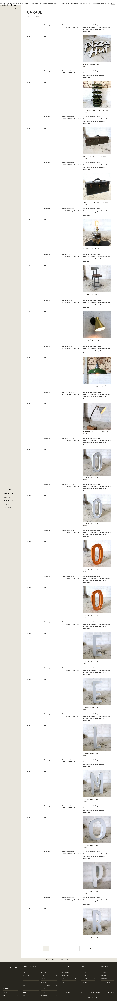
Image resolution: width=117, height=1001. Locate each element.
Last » (90, 948)
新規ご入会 (84, 982)
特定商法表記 (104, 978)
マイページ (84, 975)
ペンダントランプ (45, 989)
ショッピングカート (86, 972)
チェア (25, 985)
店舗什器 (43, 982)
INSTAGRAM (96, 992)
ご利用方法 (103, 972)
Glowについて (65, 972)
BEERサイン (26, 992)
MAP (81, 992)
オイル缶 (43, 972)
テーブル (25, 982)
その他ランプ (44, 992)
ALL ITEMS (7, 490)
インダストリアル (45, 985)
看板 (24, 972)
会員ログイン (85, 978)
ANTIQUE (5, 995)
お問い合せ (65, 982)
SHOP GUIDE (8, 508)
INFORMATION (8, 500)
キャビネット (26, 978)
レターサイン (26, 989)
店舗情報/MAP (65, 975)
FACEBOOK (110, 992)
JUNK (42, 975)
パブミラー (26, 975)
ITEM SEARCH (8, 493)
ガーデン (43, 978)
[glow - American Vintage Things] (10, 6)
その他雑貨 (44, 995)
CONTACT (67, 992)
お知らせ (64, 978)
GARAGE (5, 992)
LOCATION (7, 504)
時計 (24, 995)
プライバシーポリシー (106, 982)
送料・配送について (105, 975)
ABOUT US (7, 497)
